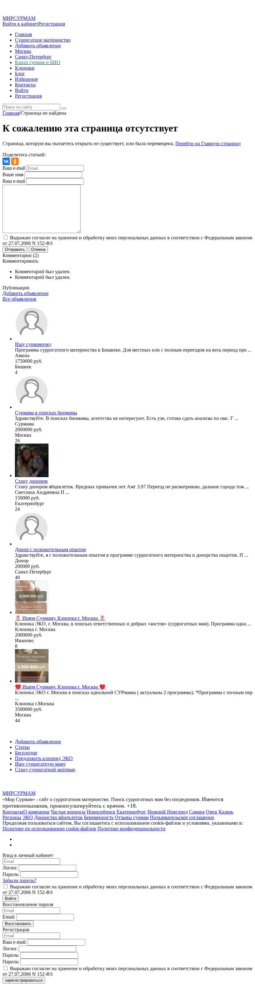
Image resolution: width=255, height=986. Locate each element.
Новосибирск (101, 811)
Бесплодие (26, 752)
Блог (20, 73)
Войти (22, 90)
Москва (23, 51)
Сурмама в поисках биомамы (46, 412)
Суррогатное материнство (43, 40)
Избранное (26, 79)
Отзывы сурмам (132, 817)
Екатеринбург (131, 811)
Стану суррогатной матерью (45, 769)
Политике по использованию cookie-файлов (49, 828)
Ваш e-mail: (14, 942)
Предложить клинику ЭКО (44, 758)
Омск (211, 811)
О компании (36, 811)
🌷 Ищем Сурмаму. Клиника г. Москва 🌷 (60, 618)
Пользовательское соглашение (182, 817)
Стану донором (31, 481)
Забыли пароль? (19, 880)
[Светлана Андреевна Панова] (32, 475)
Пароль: (10, 874)
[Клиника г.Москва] (32, 681)
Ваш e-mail (13, 168)
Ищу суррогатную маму (40, 764)
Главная (23, 34)
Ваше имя (12, 174)
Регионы (11, 817)
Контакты (25, 84)
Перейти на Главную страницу (208, 143)
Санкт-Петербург (33, 56)
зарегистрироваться (24, 980)
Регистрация (51, 23)
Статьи (22, 747)
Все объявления (19, 299)
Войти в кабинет (20, 23)
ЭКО (27, 817)
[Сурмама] (32, 407)
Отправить (15, 249)
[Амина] (32, 338)
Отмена (38, 249)
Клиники (25, 68)
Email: (8, 916)
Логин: (9, 867)
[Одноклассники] (15, 161)
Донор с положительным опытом (50, 549)
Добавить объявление (38, 45)
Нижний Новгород (167, 811)
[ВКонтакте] (6, 161)
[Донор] (32, 543)
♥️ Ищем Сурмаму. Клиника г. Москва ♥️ (60, 686)
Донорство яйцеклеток (58, 817)
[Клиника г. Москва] (32, 612)
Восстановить (18, 923)
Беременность (99, 817)
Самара (197, 811)
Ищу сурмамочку (33, 344)
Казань (226, 811)
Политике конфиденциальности (131, 828)
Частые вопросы (68, 811)
